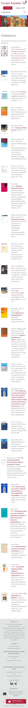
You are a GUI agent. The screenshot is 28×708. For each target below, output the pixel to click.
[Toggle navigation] (24, 12)
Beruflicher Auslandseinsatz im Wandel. (18, 337)
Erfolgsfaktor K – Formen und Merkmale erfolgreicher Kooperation (19, 94)
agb (23, 705)
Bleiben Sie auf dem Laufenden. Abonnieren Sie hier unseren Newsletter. (16, 693)
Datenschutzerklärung (15, 705)
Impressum (6, 705)
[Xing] (15, 684)
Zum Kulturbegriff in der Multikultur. (18, 595)
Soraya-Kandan (5, 12)
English (23, 8)
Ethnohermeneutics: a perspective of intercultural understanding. (19, 549)
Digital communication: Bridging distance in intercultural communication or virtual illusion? (17, 295)
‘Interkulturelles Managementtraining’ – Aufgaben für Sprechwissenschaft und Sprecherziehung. (17, 571)
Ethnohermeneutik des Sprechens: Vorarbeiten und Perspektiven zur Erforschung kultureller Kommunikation (18, 491)
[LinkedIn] (11, 684)
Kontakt (8, 8)
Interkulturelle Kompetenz (18, 219)
